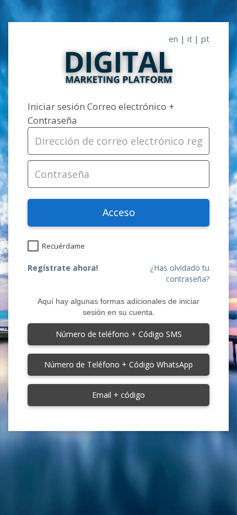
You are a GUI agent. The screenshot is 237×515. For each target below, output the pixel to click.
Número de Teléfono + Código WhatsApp (118, 364)
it (189, 38)
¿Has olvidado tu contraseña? (179, 273)
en (173, 38)
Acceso (119, 212)
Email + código (118, 395)
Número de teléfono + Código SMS (119, 334)
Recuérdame (63, 246)
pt (205, 38)
